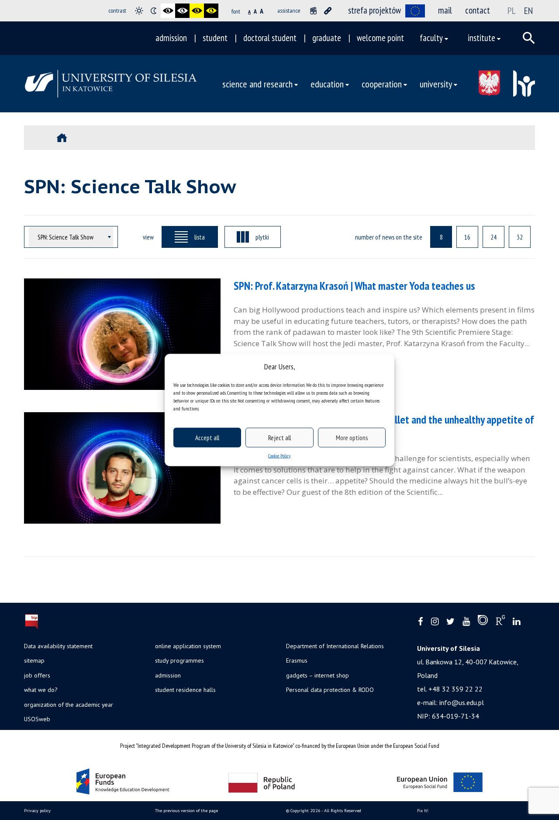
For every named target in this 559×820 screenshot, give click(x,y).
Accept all (207, 437)
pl (511, 10)
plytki (262, 237)
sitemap (34, 660)
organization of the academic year (68, 705)
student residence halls (185, 690)
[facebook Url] (420, 622)
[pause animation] (313, 10)
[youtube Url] (466, 622)
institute (481, 38)
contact (477, 10)
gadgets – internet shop (317, 675)
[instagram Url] (434, 622)
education (327, 83)
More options (352, 437)
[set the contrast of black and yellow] (197, 10)
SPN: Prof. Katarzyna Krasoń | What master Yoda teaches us (354, 285)
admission (171, 38)
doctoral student (270, 38)
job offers (37, 675)
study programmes (179, 660)
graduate (326, 38)
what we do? (40, 690)
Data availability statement (58, 646)
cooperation (382, 83)
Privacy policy (37, 810)
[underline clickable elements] (328, 10)
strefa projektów (374, 10)
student (215, 38)
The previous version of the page (186, 810)
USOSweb (37, 719)
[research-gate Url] (500, 622)
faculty (431, 38)
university (436, 83)
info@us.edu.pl (461, 702)
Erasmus (296, 660)
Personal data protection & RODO (330, 690)
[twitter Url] (450, 622)
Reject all (279, 437)
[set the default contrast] (139, 10)
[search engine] (529, 38)
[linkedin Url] (516, 622)
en (528, 10)
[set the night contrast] (153, 10)
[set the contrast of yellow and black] (211, 10)
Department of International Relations (335, 646)
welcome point (380, 38)
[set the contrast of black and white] (168, 10)
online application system (188, 646)
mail (445, 10)
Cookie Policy (279, 455)
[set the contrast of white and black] (182, 10)
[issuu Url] (483, 622)
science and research (257, 83)
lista (199, 237)
